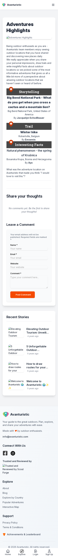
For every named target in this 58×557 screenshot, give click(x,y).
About (6, 488)
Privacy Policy (10, 522)
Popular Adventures (13, 502)
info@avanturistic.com (15, 436)
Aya (30, 162)
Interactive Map (11, 507)
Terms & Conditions (13, 527)
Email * (13, 254)
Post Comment (23, 294)
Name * (14, 245)
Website (14, 263)
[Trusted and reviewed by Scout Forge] (29, 469)
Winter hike (29, 132)
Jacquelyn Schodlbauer (30, 117)
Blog (5, 493)
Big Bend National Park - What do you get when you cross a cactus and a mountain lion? (29, 102)
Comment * (15, 273)
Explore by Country (13, 497)
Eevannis (30, 139)
